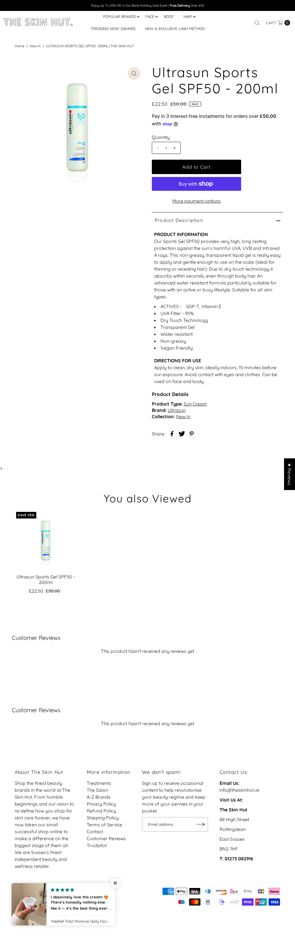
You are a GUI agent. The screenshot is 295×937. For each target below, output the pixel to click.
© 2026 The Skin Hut (36, 902)
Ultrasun (177, 410)
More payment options (196, 201)
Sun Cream (195, 404)
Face (149, 16)
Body (169, 16)
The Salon (97, 790)
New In (35, 46)
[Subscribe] (201, 824)
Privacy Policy (101, 804)
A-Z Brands (99, 797)
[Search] (257, 23)
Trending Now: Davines (112, 28)
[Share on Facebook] (172, 433)
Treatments (99, 783)
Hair (188, 16)
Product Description (179, 220)
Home (19, 46)
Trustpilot (97, 845)
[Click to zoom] (134, 73)
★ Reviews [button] (289, 474)
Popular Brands (119, 16)
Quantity (161, 137)
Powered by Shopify (83, 902)
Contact (95, 831)
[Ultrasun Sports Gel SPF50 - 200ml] (45, 541)
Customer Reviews (106, 838)
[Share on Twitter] (181, 433)
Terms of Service (104, 824)
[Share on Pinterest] (191, 433)
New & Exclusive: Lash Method (175, 28)
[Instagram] (18, 894)
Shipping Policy (103, 818)
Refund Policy (101, 811)
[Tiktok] (25, 894)
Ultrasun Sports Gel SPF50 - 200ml (45, 579)
